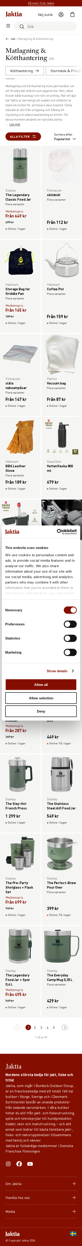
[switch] (70, 624)
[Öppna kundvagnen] (72, 15)
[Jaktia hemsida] (13, 14)
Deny (41, 711)
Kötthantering (21, 70)
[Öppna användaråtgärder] (61, 14)
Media (10, 1211)
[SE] (73, 1236)
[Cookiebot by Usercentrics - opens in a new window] (58, 532)
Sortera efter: (63, 136)
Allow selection (41, 698)
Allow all (41, 685)
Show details (57, 671)
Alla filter (20, 136)
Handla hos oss (17, 1197)
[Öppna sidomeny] (8, 26)
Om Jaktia (13, 1183)
